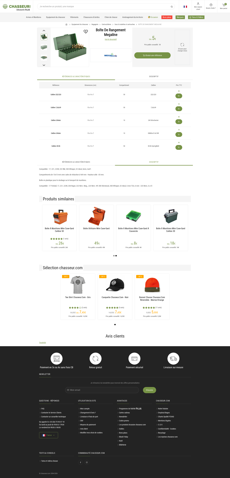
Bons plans (167, 17)
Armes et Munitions (33, 17)
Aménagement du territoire (132, 17)
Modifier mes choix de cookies (91, 433)
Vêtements (74, 17)
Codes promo (124, 421)
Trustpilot (42, 343)
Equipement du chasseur (55, 17)
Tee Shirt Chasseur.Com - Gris (78, 297)
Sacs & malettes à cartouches (125, 24)
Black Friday (123, 437)
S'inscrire (149, 390)
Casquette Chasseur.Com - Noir (115, 297)
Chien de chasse (111, 17)
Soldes (121, 429)
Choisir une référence (153, 55)
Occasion (154, 17)
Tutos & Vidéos (197, 17)
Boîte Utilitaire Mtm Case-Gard (96, 228)
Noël (121, 441)
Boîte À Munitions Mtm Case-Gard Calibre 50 (59, 229)
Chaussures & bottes (91, 17)
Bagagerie (95, 24)
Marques (180, 17)
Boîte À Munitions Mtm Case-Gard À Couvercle (133, 229)
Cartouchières (106, 24)
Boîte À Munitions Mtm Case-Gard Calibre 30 (170, 229)
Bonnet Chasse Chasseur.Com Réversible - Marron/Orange (152, 298)
